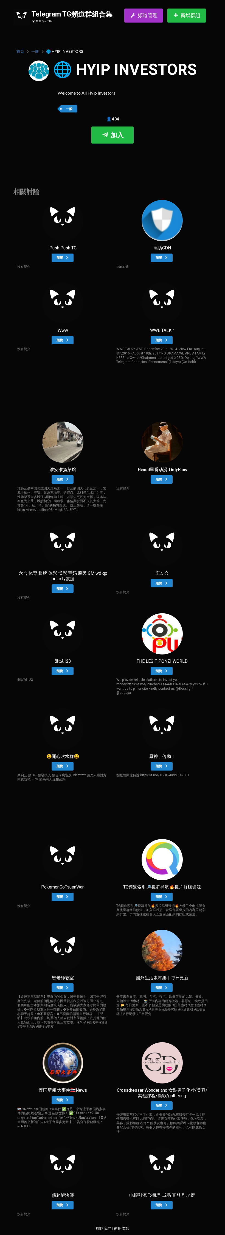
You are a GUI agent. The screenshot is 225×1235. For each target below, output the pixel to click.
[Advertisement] (112, 160)
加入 (116, 135)
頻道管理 (148, 15)
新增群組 (190, 15)
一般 (35, 51)
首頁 (20, 51)
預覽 (60, 258)
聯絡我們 (103, 1228)
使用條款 (121, 1228)
